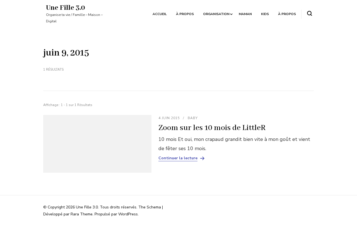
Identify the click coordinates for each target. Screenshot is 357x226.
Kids (265, 14)
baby (193, 118)
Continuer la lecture (177, 158)
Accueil (160, 14)
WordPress (128, 214)
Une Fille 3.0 (65, 7)
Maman (245, 14)
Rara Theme (82, 214)
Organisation (216, 14)
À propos (185, 14)
